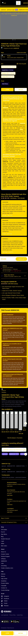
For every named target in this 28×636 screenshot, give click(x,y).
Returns (3, 576)
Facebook (6, 598)
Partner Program (5, 556)
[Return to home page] (8, 3)
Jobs (2, 563)
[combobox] (18, 3)
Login (2, 541)
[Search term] (18, 3)
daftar (2, 543)
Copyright (3, 585)
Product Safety (5, 583)
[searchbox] (14, 450)
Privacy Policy (12, 615)
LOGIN (7, 633)
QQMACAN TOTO (23, 9)
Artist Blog (4, 565)
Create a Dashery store (7, 568)
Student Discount (5, 539)
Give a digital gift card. (16, 270)
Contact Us (4, 588)
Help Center (4, 578)
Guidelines (3, 581)
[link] (5, 454)
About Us (3, 551)
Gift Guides (4, 529)
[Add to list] (3, 413)
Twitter (5, 601)
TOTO (21, 129)
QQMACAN (5, 107)
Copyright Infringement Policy (9, 522)
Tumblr (5, 603)
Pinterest (6, 605)
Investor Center (5, 554)
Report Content (5, 518)
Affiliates (3, 558)
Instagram (6, 596)
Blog (2, 536)
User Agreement (4, 615)
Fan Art (3, 532)
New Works (4, 534)
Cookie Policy (20, 615)
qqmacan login (12, 9)
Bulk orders (4, 545)
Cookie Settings (5, 590)
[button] (20, 423)
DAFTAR (20, 633)
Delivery (3, 574)
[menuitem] (3, 10)
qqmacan (3, 9)
